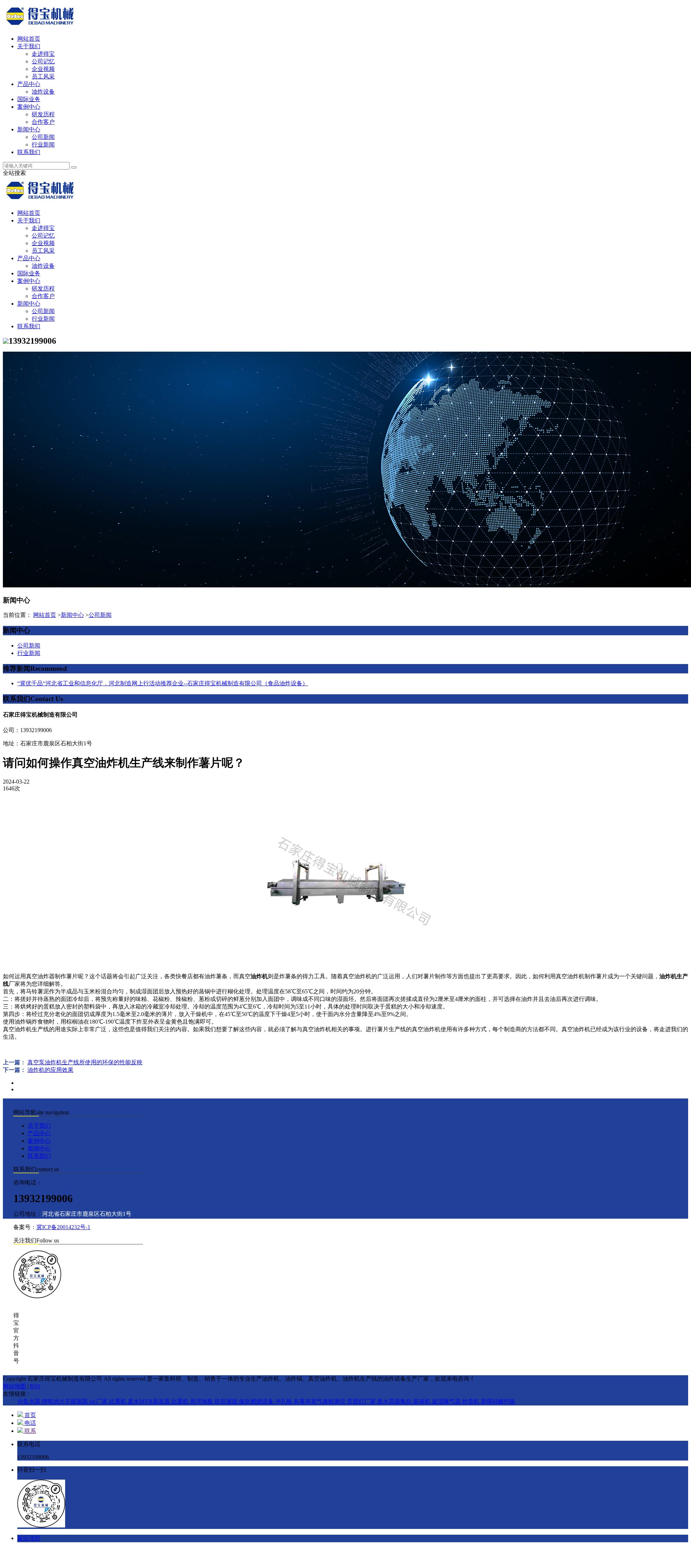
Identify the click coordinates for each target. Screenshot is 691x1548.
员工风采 (43, 76)
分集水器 (29, 1401)
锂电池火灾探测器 (65, 1401)
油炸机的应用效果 (50, 1070)
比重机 (118, 1401)
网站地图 (14, 1386)
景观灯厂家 (362, 1401)
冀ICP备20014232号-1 (63, 1227)
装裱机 (422, 1401)
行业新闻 (43, 144)
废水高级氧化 (395, 1401)
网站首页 (28, 39)
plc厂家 (99, 1401)
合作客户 (43, 122)
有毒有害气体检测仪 (320, 1401)
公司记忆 (43, 61)
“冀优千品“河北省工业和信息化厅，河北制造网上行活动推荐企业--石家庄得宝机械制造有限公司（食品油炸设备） (162, 683)
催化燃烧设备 (257, 1401)
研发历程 (43, 114)
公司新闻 (43, 137)
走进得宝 (43, 54)
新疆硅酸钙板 (498, 1401)
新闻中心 (28, 129)
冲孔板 (284, 1401)
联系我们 (28, 152)
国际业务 (28, 99)
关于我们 (28, 46)
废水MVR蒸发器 (149, 1401)
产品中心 (28, 84)
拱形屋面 (226, 1401)
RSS (35, 1386)
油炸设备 (43, 92)
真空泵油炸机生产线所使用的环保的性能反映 (85, 1062)
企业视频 (43, 69)
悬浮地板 (202, 1401)
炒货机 (471, 1401)
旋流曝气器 (447, 1401)
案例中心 (28, 107)
